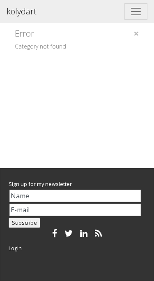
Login (15, 248)
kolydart (22, 11)
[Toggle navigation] (135, 11)
